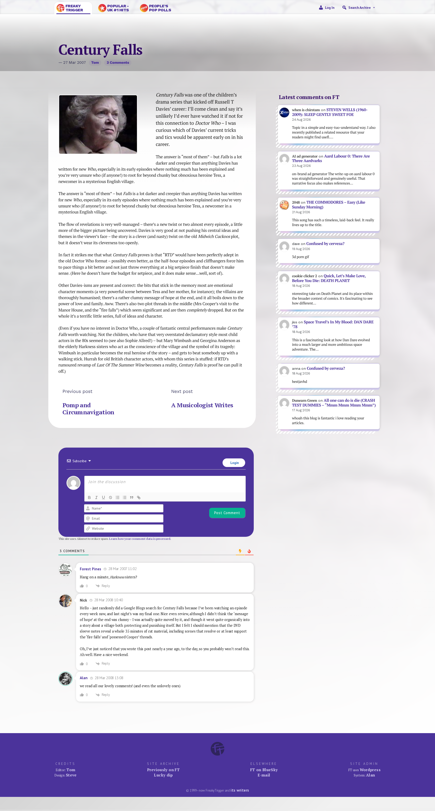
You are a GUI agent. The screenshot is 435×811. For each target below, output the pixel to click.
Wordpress (370, 769)
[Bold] (89, 497)
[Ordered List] (117, 497)
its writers (240, 790)
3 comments (118, 62)
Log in (330, 7)
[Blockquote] (131, 497)
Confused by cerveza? (325, 243)
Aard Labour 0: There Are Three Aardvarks (331, 158)
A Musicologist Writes (202, 405)
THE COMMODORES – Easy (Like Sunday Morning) (328, 205)
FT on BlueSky (264, 769)
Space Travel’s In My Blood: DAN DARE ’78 (333, 324)
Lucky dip (163, 774)
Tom (95, 62)
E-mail (264, 774)
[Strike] (110, 497)
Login (234, 462)
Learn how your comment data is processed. (140, 539)
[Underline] (103, 497)
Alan (84, 677)
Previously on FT (163, 769)
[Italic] (96, 497)
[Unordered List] (124, 497)
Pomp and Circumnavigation (88, 408)
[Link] (138, 497)
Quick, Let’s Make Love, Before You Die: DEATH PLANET (329, 278)
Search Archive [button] (359, 7)
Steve (71, 774)
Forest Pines (90, 569)
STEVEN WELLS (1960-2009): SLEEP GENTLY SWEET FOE (330, 112)
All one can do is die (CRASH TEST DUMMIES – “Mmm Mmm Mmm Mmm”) (334, 403)
